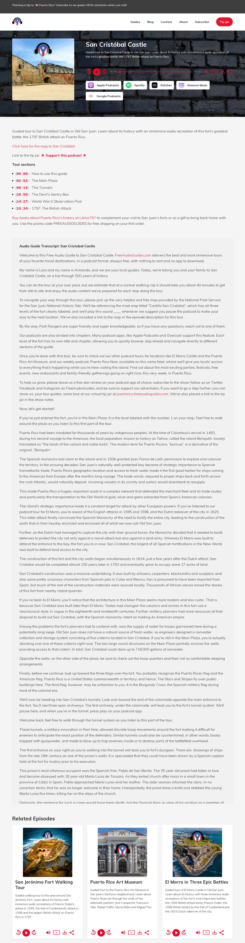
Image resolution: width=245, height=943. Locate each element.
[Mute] (206, 71)
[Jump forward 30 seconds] (104, 71)
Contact (166, 22)
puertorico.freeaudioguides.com (142, 394)
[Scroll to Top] (236, 920)
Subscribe (202, 22)
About (183, 22)
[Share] (229, 71)
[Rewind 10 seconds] (89, 71)
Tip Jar (224, 22)
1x (214, 71)
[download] (223, 71)
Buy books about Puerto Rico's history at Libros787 (54, 217)
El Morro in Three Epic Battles (196, 882)
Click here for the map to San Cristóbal (43, 146)
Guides (135, 22)
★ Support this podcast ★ (63, 155)
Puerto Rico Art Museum (116, 882)
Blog (150, 22)
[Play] (96, 71)
